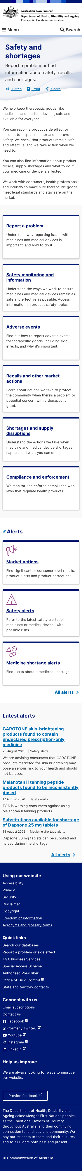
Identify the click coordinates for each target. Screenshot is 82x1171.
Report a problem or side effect (29, 952)
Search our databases (21, 945)
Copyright (11, 911)
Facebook (17, 1021)
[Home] (41, 14)
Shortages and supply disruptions (29, 431)
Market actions (22, 561)
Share (55, 89)
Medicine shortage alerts (33, 663)
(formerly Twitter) (22, 1028)
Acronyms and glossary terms (27, 925)
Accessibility (13, 883)
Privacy (9, 890)
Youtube (15, 1035)
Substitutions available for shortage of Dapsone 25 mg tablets (41, 822)
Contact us (12, 1014)
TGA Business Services (21, 959)
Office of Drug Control (22, 980)
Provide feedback (24, 1097)
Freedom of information (22, 918)
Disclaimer (11, 904)
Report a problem (24, 225)
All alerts (64, 692)
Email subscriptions (19, 1007)
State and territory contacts (26, 987)
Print (35, 89)
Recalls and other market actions (33, 378)
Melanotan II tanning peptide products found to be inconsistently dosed (41, 787)
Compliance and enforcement (37, 477)
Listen (16, 89)
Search (73, 29)
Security (9, 897)
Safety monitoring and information (30, 277)
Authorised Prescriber (20, 973)
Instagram (17, 1042)
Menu (12, 29)
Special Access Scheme (22, 966)
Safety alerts (20, 610)
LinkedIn (15, 1049)
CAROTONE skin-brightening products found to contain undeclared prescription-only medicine (34, 736)
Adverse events (23, 327)
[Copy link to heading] (5, 531)
